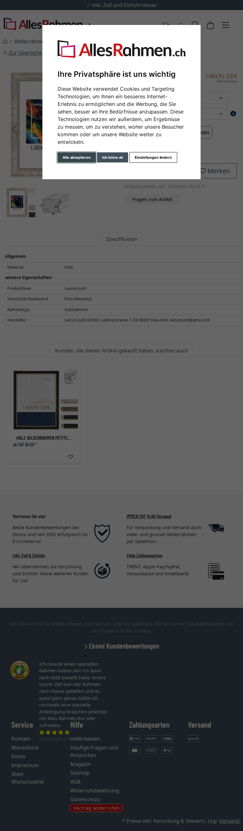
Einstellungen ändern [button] (153, 157)
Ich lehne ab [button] (112, 157)
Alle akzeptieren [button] (77, 157)
